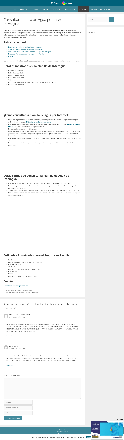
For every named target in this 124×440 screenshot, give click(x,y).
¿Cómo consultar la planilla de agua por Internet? (26, 49)
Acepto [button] (89, 437)
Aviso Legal (62, 429)
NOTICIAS (94, 9)
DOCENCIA (34, 9)
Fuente (10, 56)
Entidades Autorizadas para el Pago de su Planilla (26, 54)
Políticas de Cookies (62, 434)
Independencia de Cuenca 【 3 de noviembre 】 (20, 290)
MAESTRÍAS (56, 9)
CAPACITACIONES (70, 9)
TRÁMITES (82, 9)
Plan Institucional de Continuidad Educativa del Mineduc (22, 292)
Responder (9, 336)
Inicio (15, 9)
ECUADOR (23, 9)
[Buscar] (111, 19)
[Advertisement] (42, 100)
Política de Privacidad (62, 431)
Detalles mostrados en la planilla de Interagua (25, 47)
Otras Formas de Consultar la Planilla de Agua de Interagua (29, 52)
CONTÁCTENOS (105, 9)
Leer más (81, 437)
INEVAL (45, 9)
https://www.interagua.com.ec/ (38, 122)
